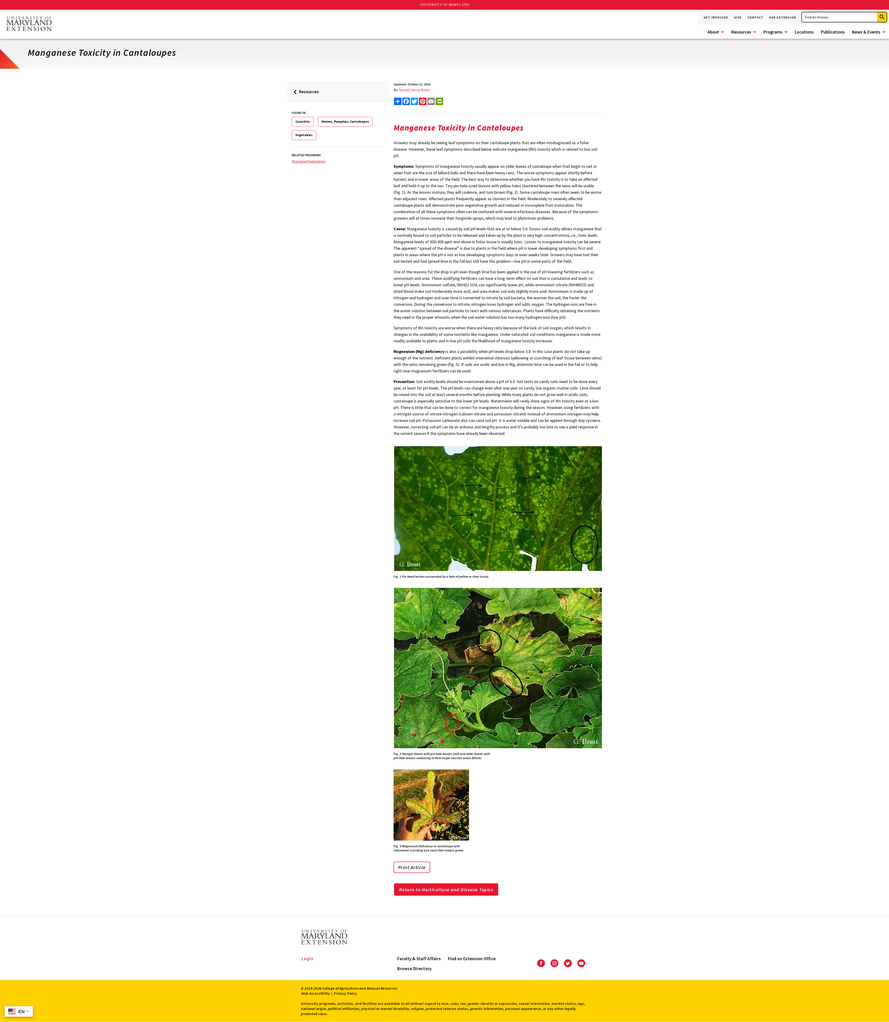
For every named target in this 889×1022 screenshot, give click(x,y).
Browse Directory (414, 968)
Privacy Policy (345, 993)
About (713, 32)
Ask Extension (783, 17)
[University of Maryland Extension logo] (29, 24)
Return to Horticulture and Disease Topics (446, 889)
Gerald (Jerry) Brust (414, 89)
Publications (833, 32)
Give (738, 17)
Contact (755, 17)
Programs (773, 32)
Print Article (412, 867)
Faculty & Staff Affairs (419, 958)
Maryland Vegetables (308, 161)
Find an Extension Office (472, 958)
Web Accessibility (315, 993)
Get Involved (716, 17)
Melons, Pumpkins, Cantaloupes (345, 121)
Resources (741, 32)
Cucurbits (302, 121)
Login (307, 958)
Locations (804, 32)
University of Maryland (444, 4)
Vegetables (304, 135)
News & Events (866, 32)
